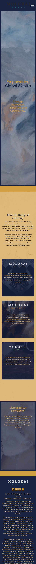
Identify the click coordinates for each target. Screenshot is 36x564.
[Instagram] (16, 489)
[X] (23, 489)
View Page (18, 290)
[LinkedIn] (13, 489)
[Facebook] (19, 489)
